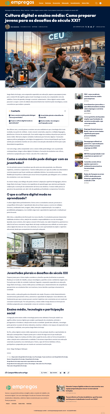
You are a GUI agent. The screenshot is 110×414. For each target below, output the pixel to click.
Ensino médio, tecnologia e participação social (49, 122)
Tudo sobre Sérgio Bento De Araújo (17, 366)
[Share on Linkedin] (88, 27)
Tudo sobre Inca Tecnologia (43, 363)
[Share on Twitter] (86, 27)
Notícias (34, 26)
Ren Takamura (15, 26)
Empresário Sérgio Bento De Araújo (22, 357)
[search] (96, 3)
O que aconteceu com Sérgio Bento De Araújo (55, 357)
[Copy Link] (93, 27)
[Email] (64, 372)
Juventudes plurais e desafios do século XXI (51, 116)
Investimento (87, 113)
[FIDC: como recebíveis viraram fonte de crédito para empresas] (79, 96)
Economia (86, 138)
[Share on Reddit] (91, 27)
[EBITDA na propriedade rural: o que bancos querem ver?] (79, 156)
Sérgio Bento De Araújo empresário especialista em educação (24, 361)
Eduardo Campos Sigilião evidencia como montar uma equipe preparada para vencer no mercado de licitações (85, 389)
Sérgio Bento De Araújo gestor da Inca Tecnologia (21, 363)
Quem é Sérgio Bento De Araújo (16, 359)
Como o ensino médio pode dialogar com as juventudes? (22, 116)
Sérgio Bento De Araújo (32, 359)
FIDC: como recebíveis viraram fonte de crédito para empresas (92, 96)
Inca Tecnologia (36, 357)
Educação (87, 125)
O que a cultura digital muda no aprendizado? (20, 122)
